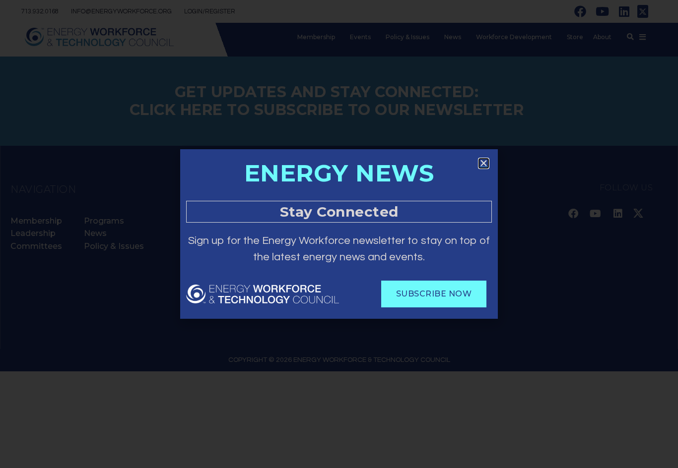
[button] (483, 163)
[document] (339, 234)
